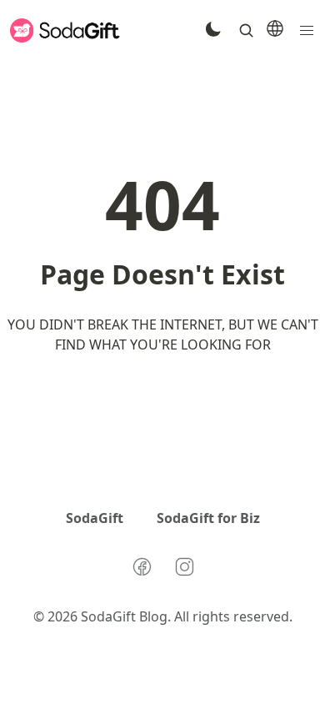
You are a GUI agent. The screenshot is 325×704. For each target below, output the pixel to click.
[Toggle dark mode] (213, 31)
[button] (306, 30)
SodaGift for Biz (208, 518)
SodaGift (94, 518)
